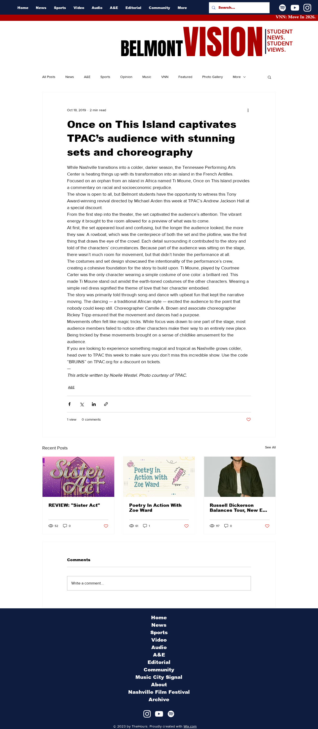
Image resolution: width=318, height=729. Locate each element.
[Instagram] (307, 7)
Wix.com (190, 726)
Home (159, 617)
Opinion (126, 77)
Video (159, 640)
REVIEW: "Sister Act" (74, 505)
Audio (159, 647)
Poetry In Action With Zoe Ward (155, 508)
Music (146, 77)
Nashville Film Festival (159, 692)
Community (159, 669)
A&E (87, 77)
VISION (223, 42)
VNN (164, 77)
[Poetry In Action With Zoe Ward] (159, 477)
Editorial (159, 662)
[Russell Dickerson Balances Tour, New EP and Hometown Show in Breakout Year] (240, 477)
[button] (269, 77)
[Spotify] (282, 7)
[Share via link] (106, 404)
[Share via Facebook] (69, 404)
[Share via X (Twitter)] (81, 404)
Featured (185, 77)
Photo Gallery (212, 77)
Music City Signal (158, 677)
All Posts (48, 77)
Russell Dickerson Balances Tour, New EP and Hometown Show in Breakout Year (238, 508)
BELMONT (151, 48)
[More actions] (248, 110)
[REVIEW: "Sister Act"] (78, 477)
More (237, 77)
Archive (159, 699)
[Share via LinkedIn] (93, 404)
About (159, 684)
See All (270, 447)
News (69, 77)
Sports (105, 77)
